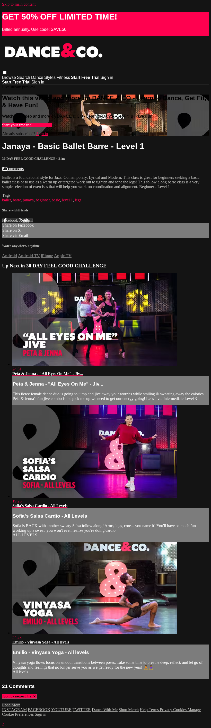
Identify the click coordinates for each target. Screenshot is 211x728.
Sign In (37, 82)
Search (24, 77)
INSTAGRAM (14, 709)
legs (78, 200)
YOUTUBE (61, 709)
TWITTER (82, 709)
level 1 (67, 200)
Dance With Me (105, 709)
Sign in (106, 77)
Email (28, 220)
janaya (28, 200)
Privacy (166, 709)
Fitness (63, 77)
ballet (6, 200)
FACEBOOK (39, 709)
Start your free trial (17, 125)
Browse (9, 77)
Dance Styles (43, 77)
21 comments (13, 168)
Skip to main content (19, 4)
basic (56, 200)
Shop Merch (129, 709)
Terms (154, 709)
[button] (4, 72)
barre (17, 200)
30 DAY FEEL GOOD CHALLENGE (29, 159)
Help (144, 709)
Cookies (180, 709)
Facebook (10, 220)
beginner (43, 200)
